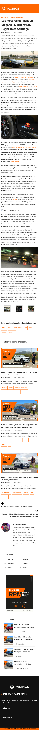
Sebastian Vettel (15, 162)
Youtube (25, 564)
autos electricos (6, 492)
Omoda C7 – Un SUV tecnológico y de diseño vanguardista (22, 662)
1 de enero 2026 (19, 656)
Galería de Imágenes (17, 17)
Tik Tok (25, 568)
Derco (3, 327)
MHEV (31, 440)
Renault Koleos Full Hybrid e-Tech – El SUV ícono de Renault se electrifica (19, 373)
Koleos (11, 387)
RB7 (26, 327)
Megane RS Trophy (18, 327)
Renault (15, 199)
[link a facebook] (27, 1)
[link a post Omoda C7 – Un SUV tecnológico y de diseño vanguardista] (8, 669)
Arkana (9, 440)
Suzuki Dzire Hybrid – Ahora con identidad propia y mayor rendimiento (23, 638)
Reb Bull (31, 327)
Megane (9, 327)
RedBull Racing (23, 87)
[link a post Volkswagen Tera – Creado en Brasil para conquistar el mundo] (8, 657)
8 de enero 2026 (19, 644)
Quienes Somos (6, 715)
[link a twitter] (29, 1)
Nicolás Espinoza (5, 32)
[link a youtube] (33, 1)
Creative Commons (32, 729)
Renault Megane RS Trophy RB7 (24, 77)
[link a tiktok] (37, 1)
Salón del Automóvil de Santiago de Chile (24, 147)
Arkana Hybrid (17, 440)
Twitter (25, 560)
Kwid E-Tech (5, 497)
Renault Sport (12, 332)
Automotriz (4, 17)
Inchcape (4, 387)
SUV (19, 392)
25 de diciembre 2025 (21, 669)
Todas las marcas (6, 717)
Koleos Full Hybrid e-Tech (21, 387)
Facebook (10, 560)
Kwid (32, 492)
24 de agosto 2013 (18, 32)
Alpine (3, 440)
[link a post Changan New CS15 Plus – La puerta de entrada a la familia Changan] (8, 632)
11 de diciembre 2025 (19, 377)
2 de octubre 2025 (18, 430)
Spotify (9, 568)
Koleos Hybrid (5, 392)
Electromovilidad (17, 492)
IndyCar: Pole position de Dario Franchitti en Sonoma (17, 507)
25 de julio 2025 (17, 482)
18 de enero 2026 (20, 632)
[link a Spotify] (35, 1)
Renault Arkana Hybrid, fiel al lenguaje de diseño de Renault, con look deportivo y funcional (19, 425)
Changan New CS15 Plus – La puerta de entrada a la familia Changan (24, 626)
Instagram (10, 564)
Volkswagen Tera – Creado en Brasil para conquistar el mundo (24, 650)
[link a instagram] (31, 1)
